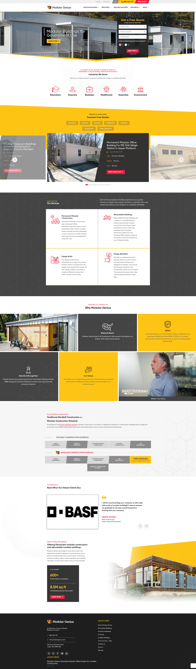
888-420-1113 (53, 635)
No (122, 44)
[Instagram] (53, 653)
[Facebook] (57, 653)
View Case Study (11, 170)
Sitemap (100, 650)
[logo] (59, 6)
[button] (115, 1)
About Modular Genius (105, 625)
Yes (128, 44)
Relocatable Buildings (105, 628)
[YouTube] (62, 653)
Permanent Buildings (104, 631)
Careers (100, 647)
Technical (101, 634)
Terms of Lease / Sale (105, 641)
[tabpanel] (98, 157)
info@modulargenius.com (57, 640)
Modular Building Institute (68, 424)
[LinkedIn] (66, 653)
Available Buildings (104, 637)
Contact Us (101, 644)
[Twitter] (49, 653)
